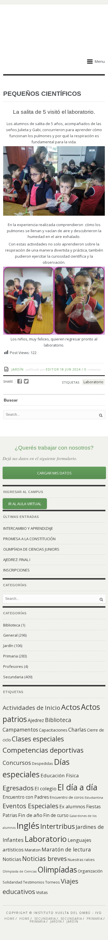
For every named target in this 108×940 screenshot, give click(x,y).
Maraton (32, 850)
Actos (70, 707)
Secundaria (13, 676)
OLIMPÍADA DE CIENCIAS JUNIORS (31, 549)
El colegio (45, 788)
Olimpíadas (57, 869)
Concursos (17, 763)
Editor (52, 369)
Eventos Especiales (30, 805)
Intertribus (57, 826)
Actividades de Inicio (31, 707)
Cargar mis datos (54, 473)
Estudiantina (94, 798)
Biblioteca (11, 625)
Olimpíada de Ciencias (20, 871)
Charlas (77, 729)
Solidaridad (12, 882)
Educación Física (60, 775)
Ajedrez (36, 720)
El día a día (77, 787)
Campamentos (20, 729)
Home (9, 919)
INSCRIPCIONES (16, 570)
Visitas (42, 892)
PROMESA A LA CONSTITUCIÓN (29, 538)
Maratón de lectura (66, 849)
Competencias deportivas (43, 750)
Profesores (13, 666)
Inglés (27, 825)
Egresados (18, 787)
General (10, 635)
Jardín (18, 369)
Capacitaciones (53, 730)
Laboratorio (93, 382)
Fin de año (30, 815)
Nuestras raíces (81, 859)
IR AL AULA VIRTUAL (24, 503)
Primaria (10, 656)
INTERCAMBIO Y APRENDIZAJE (28, 528)
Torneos (52, 882)
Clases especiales (38, 738)
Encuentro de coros (67, 797)
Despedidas (42, 763)
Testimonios (33, 882)
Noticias (12, 859)
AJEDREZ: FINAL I (16, 559)
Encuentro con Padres (26, 797)
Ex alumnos (72, 806)
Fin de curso (56, 815)
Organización (90, 871)
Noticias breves (44, 858)
